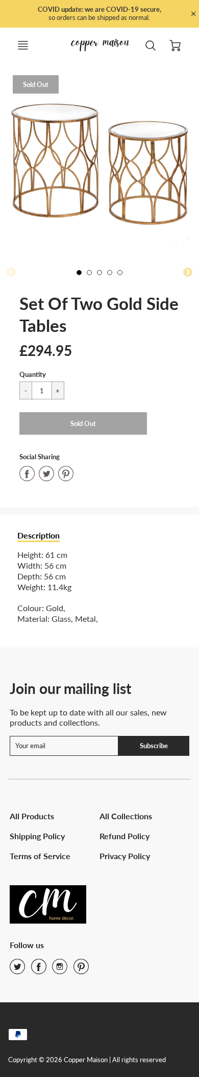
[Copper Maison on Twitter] (17, 970)
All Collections (126, 816)
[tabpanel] (82, 275)
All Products (32, 816)
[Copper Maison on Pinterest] (81, 970)
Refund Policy (125, 836)
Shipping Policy (37, 836)
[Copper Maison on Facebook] (38, 970)
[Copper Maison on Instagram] (59, 970)
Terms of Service (40, 856)
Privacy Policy (125, 856)
